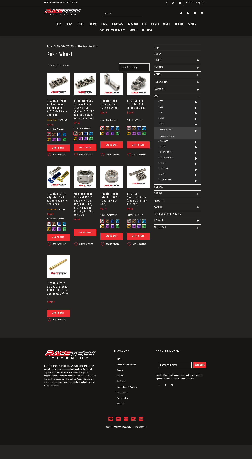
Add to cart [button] (58, 148)
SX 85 (160, 112)
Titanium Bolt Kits (167, 137)
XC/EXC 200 (163, 141)
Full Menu (160, 227)
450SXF (161, 174)
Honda (158, 74)
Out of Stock (85, 232)
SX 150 (70, 46)
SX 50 (160, 101)
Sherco (155, 24)
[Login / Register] (187, 13)
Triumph (179, 24)
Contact (120, 375)
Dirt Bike (57, 46)
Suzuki (158, 193)
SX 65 (160, 107)
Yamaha (158, 206)
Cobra (69, 24)
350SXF (161, 163)
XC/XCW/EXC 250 (165, 152)
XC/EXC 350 (163, 168)
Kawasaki (159, 89)
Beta (58, 24)
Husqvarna (160, 81)
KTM (63, 46)
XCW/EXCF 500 (164, 179)
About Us (120, 403)
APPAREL (158, 220)
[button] (198, 60)
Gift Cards (121, 381)
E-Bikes (158, 59)
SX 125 (161, 118)
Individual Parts (81, 46)
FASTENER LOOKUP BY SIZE (112, 30)
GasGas (158, 67)
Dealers (120, 370)
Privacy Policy (122, 398)
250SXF (161, 146)
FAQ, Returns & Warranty (127, 387)
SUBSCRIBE (200, 364)
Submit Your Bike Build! (126, 364)
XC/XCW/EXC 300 (165, 157)
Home (49, 46)
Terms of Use (122, 392)
